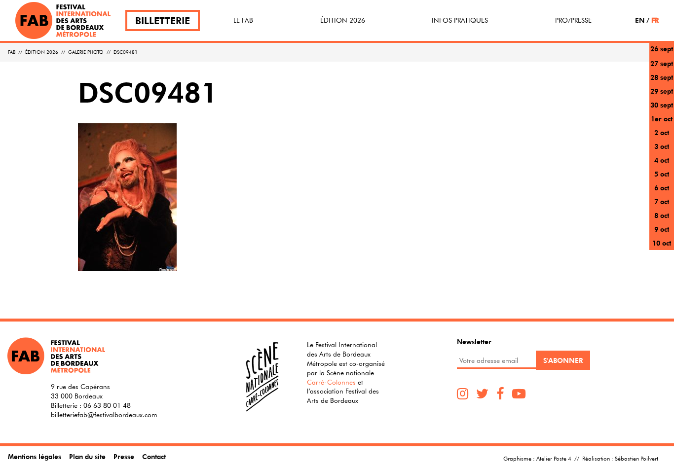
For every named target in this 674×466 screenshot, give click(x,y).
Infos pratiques (460, 20)
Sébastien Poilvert (636, 458)
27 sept (661, 63)
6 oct (661, 187)
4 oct (661, 160)
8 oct (661, 215)
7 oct (661, 201)
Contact (154, 456)
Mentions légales (34, 456)
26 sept (661, 48)
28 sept (661, 77)
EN (639, 20)
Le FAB (243, 20)
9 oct (661, 229)
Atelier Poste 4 (553, 458)
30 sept (661, 104)
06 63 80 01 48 (107, 405)
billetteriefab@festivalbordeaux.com (104, 414)
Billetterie (162, 20)
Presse (123, 456)
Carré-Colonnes (331, 382)
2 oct (661, 132)
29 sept (661, 91)
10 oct (661, 243)
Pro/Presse (573, 20)
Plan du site (87, 456)
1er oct (662, 118)
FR (655, 20)
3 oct (661, 146)
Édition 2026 (342, 20)
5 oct (661, 174)
